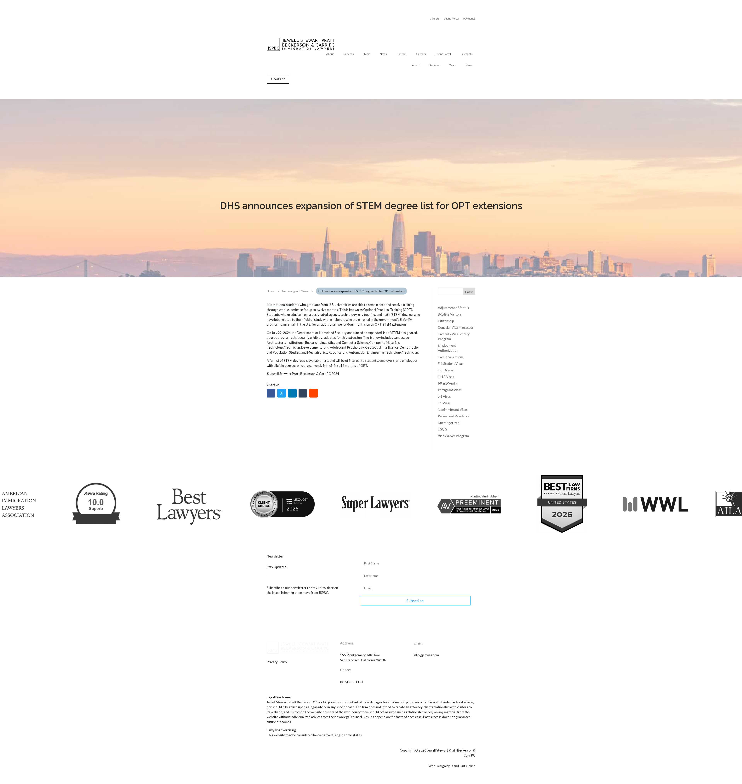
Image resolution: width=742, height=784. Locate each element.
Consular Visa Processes (456, 327)
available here (318, 360)
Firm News (445, 370)
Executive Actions (451, 357)
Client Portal (451, 18)
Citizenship (446, 321)
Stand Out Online (462, 766)
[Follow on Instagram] (424, 666)
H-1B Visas (446, 377)
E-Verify (406, 320)
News (383, 54)
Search (469, 291)
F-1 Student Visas (450, 364)
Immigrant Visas (450, 390)
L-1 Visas (444, 403)
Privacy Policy (277, 662)
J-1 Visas (444, 396)
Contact (402, 54)
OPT (407, 310)
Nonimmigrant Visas (453, 410)
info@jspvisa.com (426, 655)
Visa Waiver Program (453, 436)
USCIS (442, 429)
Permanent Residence (454, 416)
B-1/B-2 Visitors (450, 314)
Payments (469, 18)
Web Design (437, 766)
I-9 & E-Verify (447, 383)
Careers (434, 18)
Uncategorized (448, 423)
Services (349, 54)
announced (355, 333)
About (330, 54)
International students (283, 305)
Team (366, 54)
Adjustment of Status (453, 308)
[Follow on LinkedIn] (417, 666)
